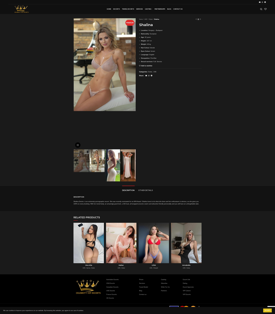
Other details (145, 190)
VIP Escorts (187, 294)
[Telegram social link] (265, 2)
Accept (267, 310)
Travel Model (143, 287)
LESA (154, 265)
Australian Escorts (112, 279)
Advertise (164, 283)
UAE (145, 19)
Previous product (196, 19)
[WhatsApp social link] (262, 2)
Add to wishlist (146, 65)
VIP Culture (187, 290)
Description (128, 190)
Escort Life (186, 279)
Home (141, 19)
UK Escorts (110, 298)
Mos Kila (88, 265)
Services (142, 283)
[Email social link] (259, 2)
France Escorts (111, 294)
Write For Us (165, 287)
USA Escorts (110, 283)
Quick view (102, 226)
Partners (164, 290)
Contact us (142, 294)
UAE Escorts (110, 290)
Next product (200, 19)
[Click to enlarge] (77, 145)
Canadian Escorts (112, 287)
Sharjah (155, 268)
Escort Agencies (188, 287)
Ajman (88, 268)
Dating (185, 283)
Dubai (150, 19)
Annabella (186, 265)
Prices (141, 279)
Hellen (121, 265)
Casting (163, 279)
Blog (140, 290)
